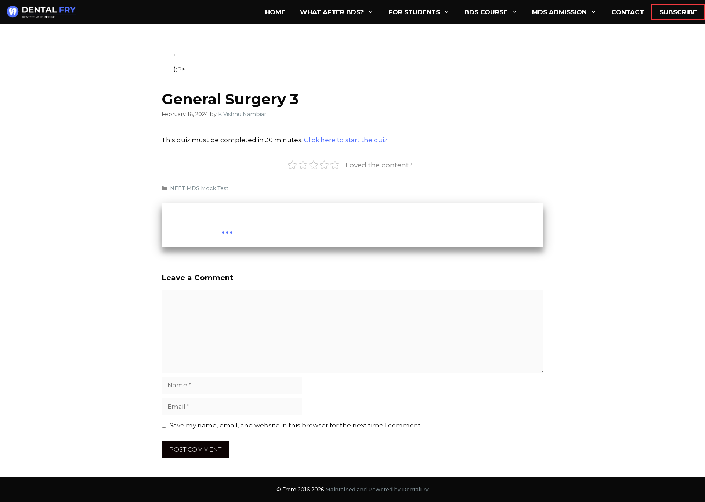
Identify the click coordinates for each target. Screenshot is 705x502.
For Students (414, 12)
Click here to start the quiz (345, 140)
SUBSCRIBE (678, 12)
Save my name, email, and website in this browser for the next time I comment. (296, 425)
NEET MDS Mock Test (199, 188)
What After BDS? (332, 12)
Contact (627, 12)
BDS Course (485, 12)
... (227, 227)
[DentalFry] (45, 12)
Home (275, 12)
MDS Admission (559, 12)
